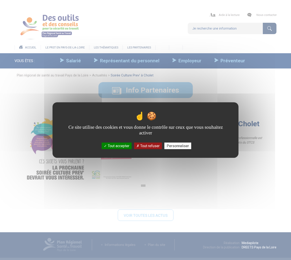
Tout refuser (149, 146)
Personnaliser (178, 146)
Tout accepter (118, 146)
